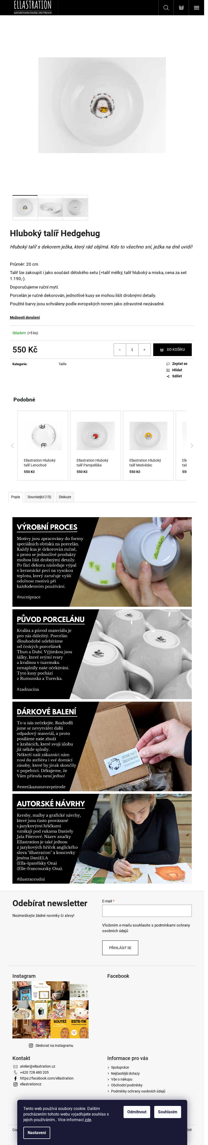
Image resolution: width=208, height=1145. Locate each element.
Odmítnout (136, 1111)
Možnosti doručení (25, 317)
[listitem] (43, 446)
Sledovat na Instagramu (54, 1045)
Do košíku (176, 349)
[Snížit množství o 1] (120, 350)
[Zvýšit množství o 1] (144, 350)
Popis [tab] (15, 497)
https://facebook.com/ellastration (47, 1078)
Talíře (62, 364)
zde (88, 1119)
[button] (12, 446)
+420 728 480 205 (34, 1072)
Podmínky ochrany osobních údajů (138, 1091)
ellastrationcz (30, 1084)
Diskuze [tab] (65, 497)
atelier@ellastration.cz (37, 1066)
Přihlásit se (120, 948)
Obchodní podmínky (127, 1085)
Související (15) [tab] (39, 497)
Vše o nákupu (121, 1079)
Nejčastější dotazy (125, 1073)
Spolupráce (120, 1067)
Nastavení (37, 1132)
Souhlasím (167, 1111)
